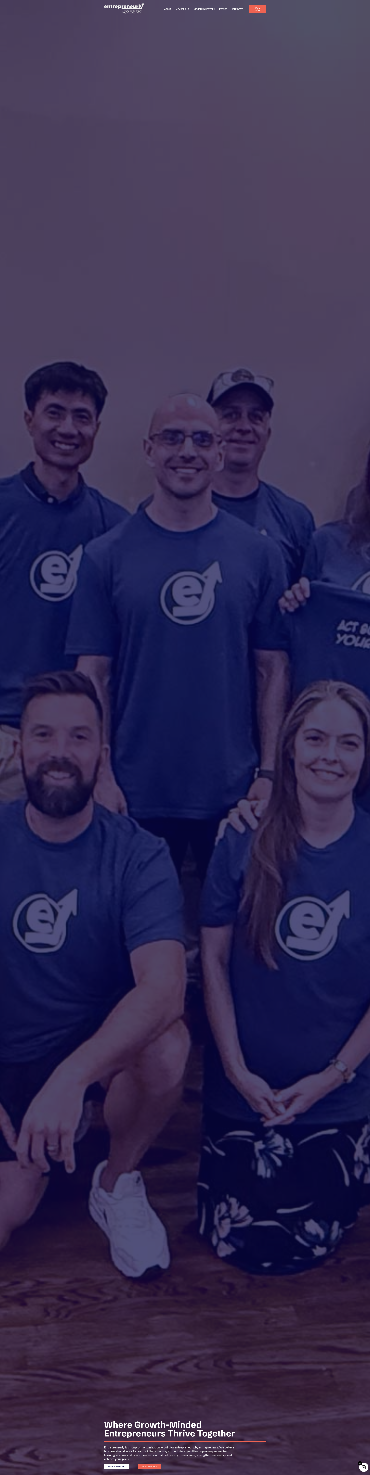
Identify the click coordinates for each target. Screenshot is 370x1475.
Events (223, 9)
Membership (182, 9)
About (167, 9)
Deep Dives (237, 9)
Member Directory (204, 9)
